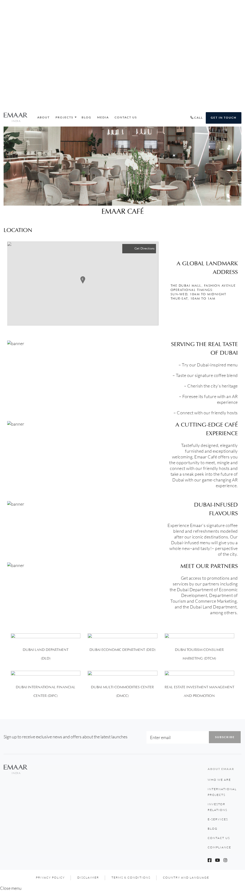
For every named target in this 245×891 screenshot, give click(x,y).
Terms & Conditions (130, 877)
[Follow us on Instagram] (225, 860)
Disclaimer (88, 877)
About (43, 117)
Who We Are (219, 779)
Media (103, 117)
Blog (86, 117)
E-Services (218, 819)
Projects (64, 117)
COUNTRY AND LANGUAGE (186, 877)
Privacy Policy (50, 877)
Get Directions (144, 248)
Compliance (219, 847)
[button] (82, 279)
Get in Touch (223, 117)
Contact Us (126, 117)
